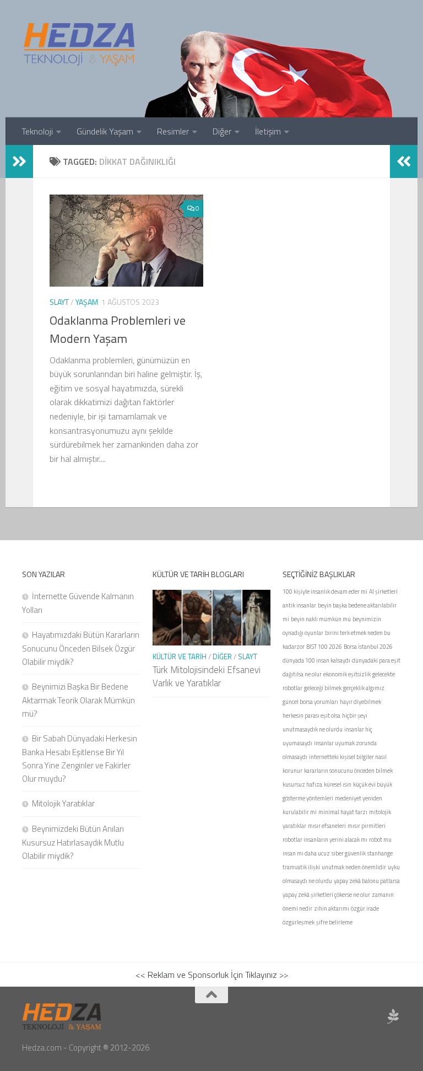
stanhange (380, 853)
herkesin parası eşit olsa (311, 715)
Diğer (222, 131)
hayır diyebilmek (360, 701)
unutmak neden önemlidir (354, 867)
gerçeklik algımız (363, 687)
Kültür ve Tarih (180, 656)
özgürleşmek (298, 922)
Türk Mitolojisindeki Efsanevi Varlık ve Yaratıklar (207, 676)
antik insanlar (299, 605)
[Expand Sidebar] (19, 161)
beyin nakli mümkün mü (321, 619)
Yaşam (86, 302)
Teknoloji (37, 131)
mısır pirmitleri (367, 825)
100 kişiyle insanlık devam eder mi (325, 591)
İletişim (268, 131)
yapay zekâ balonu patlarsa (367, 880)
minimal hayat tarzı (342, 812)
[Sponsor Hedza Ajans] (393, 1016)
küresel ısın (337, 784)
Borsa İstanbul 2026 (368, 646)
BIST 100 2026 (324, 646)
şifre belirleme (334, 922)
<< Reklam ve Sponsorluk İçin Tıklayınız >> (211, 974)
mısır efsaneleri (327, 825)
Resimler (173, 131)
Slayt (59, 302)
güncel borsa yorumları (310, 701)
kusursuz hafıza (302, 784)
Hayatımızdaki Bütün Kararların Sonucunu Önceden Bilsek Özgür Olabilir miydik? (80, 648)
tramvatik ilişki (301, 867)
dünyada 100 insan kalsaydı (316, 660)
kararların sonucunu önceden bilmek (348, 770)
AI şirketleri (383, 591)
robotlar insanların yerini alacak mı (325, 839)
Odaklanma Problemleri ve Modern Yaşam (118, 329)
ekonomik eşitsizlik (347, 674)
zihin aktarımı (331, 908)
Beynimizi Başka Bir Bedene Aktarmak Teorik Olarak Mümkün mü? (78, 700)
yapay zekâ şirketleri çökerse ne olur (326, 894)
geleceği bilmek (322, 687)
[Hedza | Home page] (80, 44)
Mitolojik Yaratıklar (63, 803)
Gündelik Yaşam (105, 131)
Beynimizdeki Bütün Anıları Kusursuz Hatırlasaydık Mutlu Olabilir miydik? (73, 842)
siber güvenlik (349, 853)
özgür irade (365, 908)
